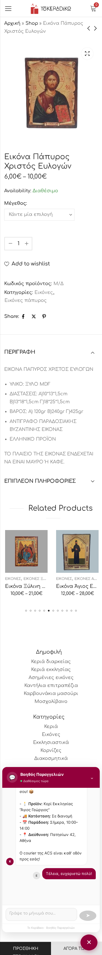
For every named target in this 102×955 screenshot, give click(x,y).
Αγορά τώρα (76, 948)
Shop (32, 23)
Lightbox (87, 54)
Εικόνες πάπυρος (26, 300)
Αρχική (12, 23)
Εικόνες (44, 292)
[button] (26, 611)
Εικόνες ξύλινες (39, 579)
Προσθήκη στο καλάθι (26, 950)
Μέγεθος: (15, 203)
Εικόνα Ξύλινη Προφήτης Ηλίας (44, 586)
